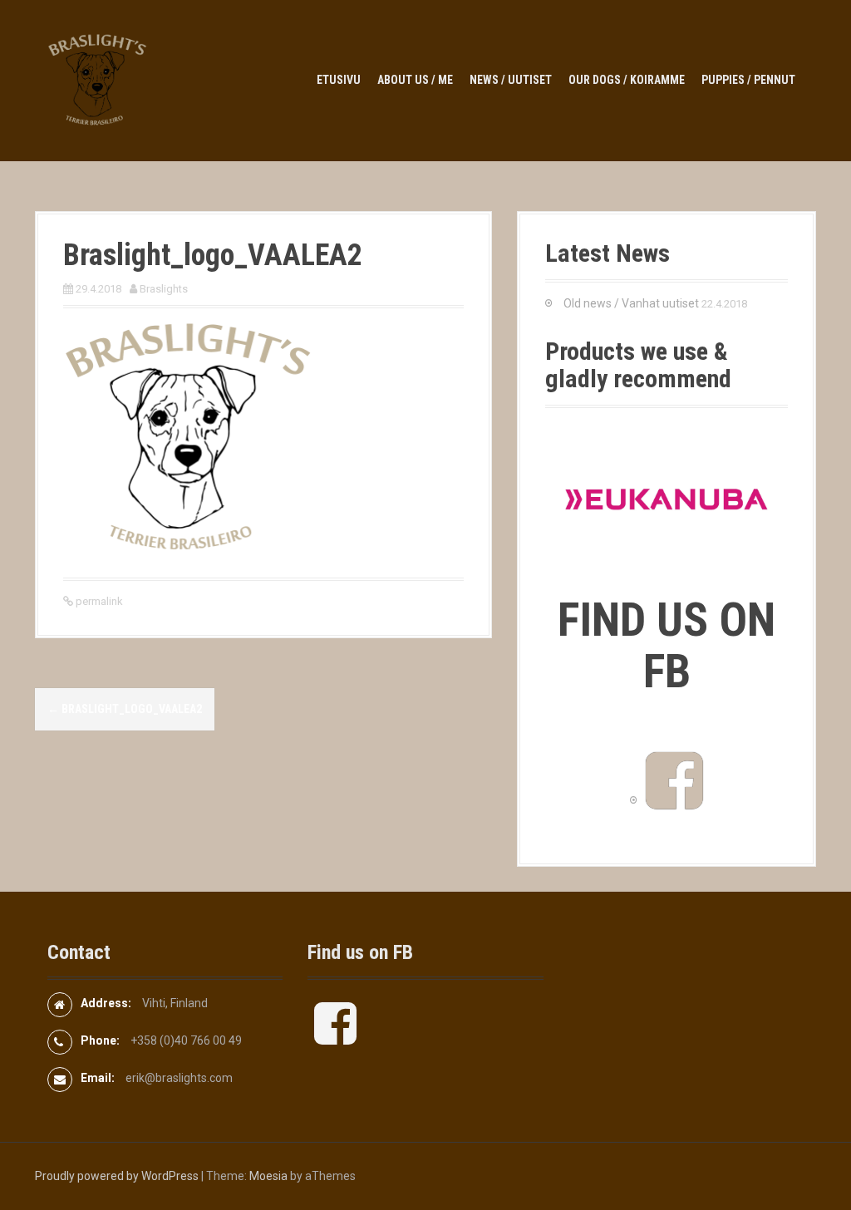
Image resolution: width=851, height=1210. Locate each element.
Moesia (268, 1176)
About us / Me (415, 79)
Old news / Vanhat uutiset (631, 303)
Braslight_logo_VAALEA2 (124, 709)
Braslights (164, 289)
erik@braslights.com (179, 1078)
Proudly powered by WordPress (117, 1176)
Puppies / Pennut (748, 79)
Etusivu (339, 79)
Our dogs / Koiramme (626, 79)
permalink (98, 601)
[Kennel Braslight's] (97, 79)
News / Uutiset (511, 79)
